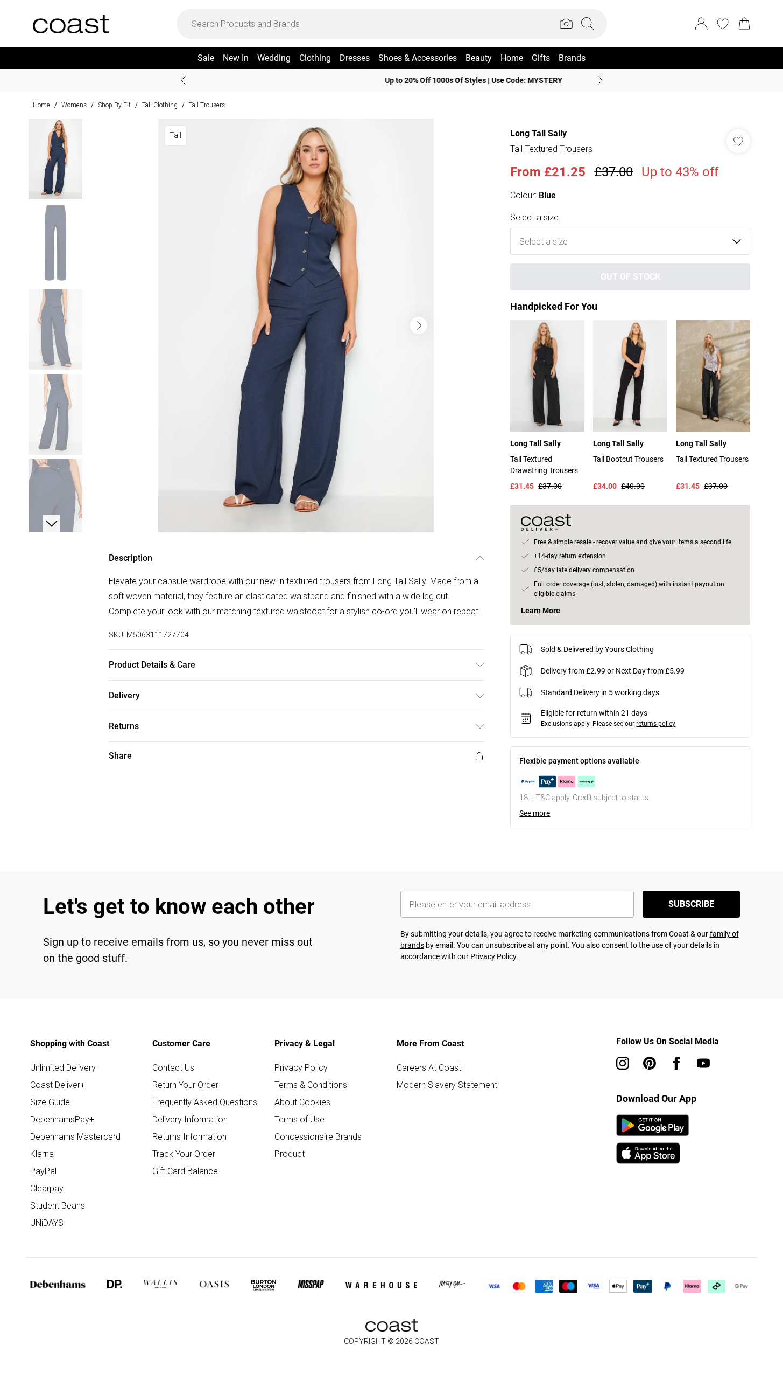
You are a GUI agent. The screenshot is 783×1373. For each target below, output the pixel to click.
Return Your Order (185, 1084)
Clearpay (47, 1188)
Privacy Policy (301, 1067)
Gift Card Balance (185, 1171)
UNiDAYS (47, 1222)
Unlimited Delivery (63, 1067)
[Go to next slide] (418, 325)
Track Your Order (183, 1153)
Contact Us (173, 1067)
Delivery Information (190, 1119)
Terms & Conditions (310, 1084)
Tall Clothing (160, 105)
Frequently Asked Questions (204, 1102)
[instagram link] (622, 1063)
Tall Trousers (207, 105)
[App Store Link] (652, 1139)
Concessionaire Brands (318, 1136)
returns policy (655, 723)
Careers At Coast (429, 1067)
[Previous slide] (183, 80)
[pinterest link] (649, 1063)
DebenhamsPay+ (62, 1119)
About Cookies (302, 1102)
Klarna (42, 1153)
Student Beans (57, 1205)
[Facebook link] (676, 1063)
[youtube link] (703, 1063)
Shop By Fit (114, 105)
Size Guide (50, 1102)
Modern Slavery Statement (447, 1084)
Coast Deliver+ (57, 1084)
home (41, 105)
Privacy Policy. (494, 956)
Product (289, 1153)
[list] (296, 325)
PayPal (43, 1171)
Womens (74, 105)
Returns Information (189, 1136)
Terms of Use (299, 1119)
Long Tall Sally (538, 133)
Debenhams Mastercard (75, 1136)
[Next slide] (600, 80)
